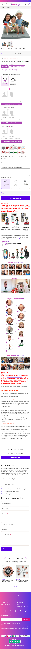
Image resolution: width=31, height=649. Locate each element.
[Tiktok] (26, 611)
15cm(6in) (5, 66)
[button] (12, 53)
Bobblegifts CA (22, 645)
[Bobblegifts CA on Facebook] (5, 611)
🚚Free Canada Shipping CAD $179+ (13, 1)
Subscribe (26, 619)
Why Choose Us (5, 600)
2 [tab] (16, 586)
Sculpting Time (9, 177)
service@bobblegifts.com (14, 377)
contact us (20, 239)
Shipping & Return (20, 600)
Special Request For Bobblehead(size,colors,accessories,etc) (11, 166)
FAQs (17, 604)
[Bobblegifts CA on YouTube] (20, 611)
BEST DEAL (9, 7)
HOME (2, 7)
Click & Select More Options (11, 104)
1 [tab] (14, 586)
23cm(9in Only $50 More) (9, 70)
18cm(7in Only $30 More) (17, 66)
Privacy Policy (4, 602)
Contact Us (19, 598)
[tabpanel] (8, 573)
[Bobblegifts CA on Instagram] (15, 611)
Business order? (25, 193)
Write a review (15, 457)
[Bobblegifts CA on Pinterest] (10, 611)
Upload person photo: (7, 89)
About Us (3, 598)
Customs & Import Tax (22, 606)
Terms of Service (5, 604)
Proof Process (19, 602)
